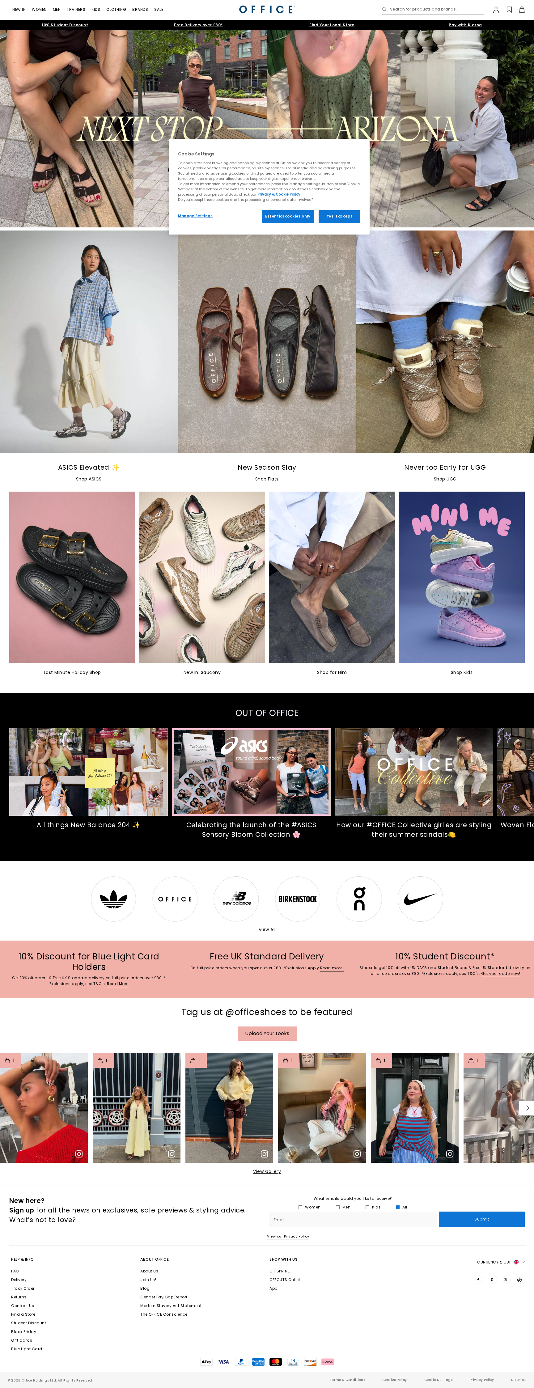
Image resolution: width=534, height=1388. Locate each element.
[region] (269, 187)
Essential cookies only (288, 216)
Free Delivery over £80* (198, 25)
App (273, 1288)
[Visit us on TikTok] (521, 1280)
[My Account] (493, 9)
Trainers (76, 9)
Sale (158, 9)
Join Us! (148, 1279)
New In (19, 9)
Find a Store (23, 1314)
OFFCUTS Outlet (284, 1279)
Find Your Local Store (331, 25)
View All (267, 929)
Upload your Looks (267, 1033)
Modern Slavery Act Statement (170, 1305)
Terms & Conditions (347, 1379)
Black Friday (23, 1331)
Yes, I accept (339, 216)
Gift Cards (21, 1340)
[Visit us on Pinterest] (493, 1280)
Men (57, 9)
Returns (19, 1297)
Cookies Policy (394, 1379)
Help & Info (22, 1259)
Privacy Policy (482, 1379)
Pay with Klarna (465, 25)
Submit (481, 1219)
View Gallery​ (267, 1171)
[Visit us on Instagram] (507, 1280)
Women (39, 9)
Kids (95, 9)
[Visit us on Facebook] (479, 1280)
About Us (149, 1271)
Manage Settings (195, 216)
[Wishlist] (506, 9)
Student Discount (28, 1323)
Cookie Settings (438, 1379)
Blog (145, 1288)
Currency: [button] (494, 1262)
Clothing (116, 9)
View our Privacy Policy (288, 1236)
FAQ (15, 1271)
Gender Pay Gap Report (164, 1297)
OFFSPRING (280, 1271)
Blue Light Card (26, 1349)
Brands (140, 9)
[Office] (267, 9)
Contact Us (22, 1305)
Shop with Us (283, 1259)
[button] (526, 1108)
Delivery (19, 1279)
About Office (154, 1259)
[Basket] (518, 9)
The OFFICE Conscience (164, 1314)
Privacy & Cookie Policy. (279, 194)
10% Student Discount (65, 25)
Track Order (23, 1288)
